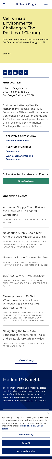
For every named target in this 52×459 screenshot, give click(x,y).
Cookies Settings (26, 434)
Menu (46, 4)
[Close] (48, 413)
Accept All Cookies (26, 451)
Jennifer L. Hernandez (17, 140)
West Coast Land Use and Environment (19, 157)
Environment (13, 151)
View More (25, 360)
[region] (26, 433)
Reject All (26, 443)
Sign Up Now (26, 181)
